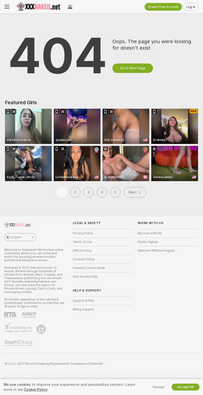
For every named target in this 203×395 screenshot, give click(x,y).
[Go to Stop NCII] (18, 343)
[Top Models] (70, 6)
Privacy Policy (83, 233)
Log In (190, 7)
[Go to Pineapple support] (41, 329)
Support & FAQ (83, 300)
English (16, 237)
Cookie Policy (35, 390)
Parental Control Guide (89, 268)
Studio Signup (148, 242)
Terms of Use (82, 242)
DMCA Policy (82, 250)
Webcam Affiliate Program (156, 250)
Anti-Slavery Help (85, 276)
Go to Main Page (132, 68)
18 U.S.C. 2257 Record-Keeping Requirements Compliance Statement (53, 363)
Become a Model (150, 233)
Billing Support (83, 309)
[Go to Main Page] (38, 6)
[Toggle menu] (7, 6)
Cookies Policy (84, 259)
